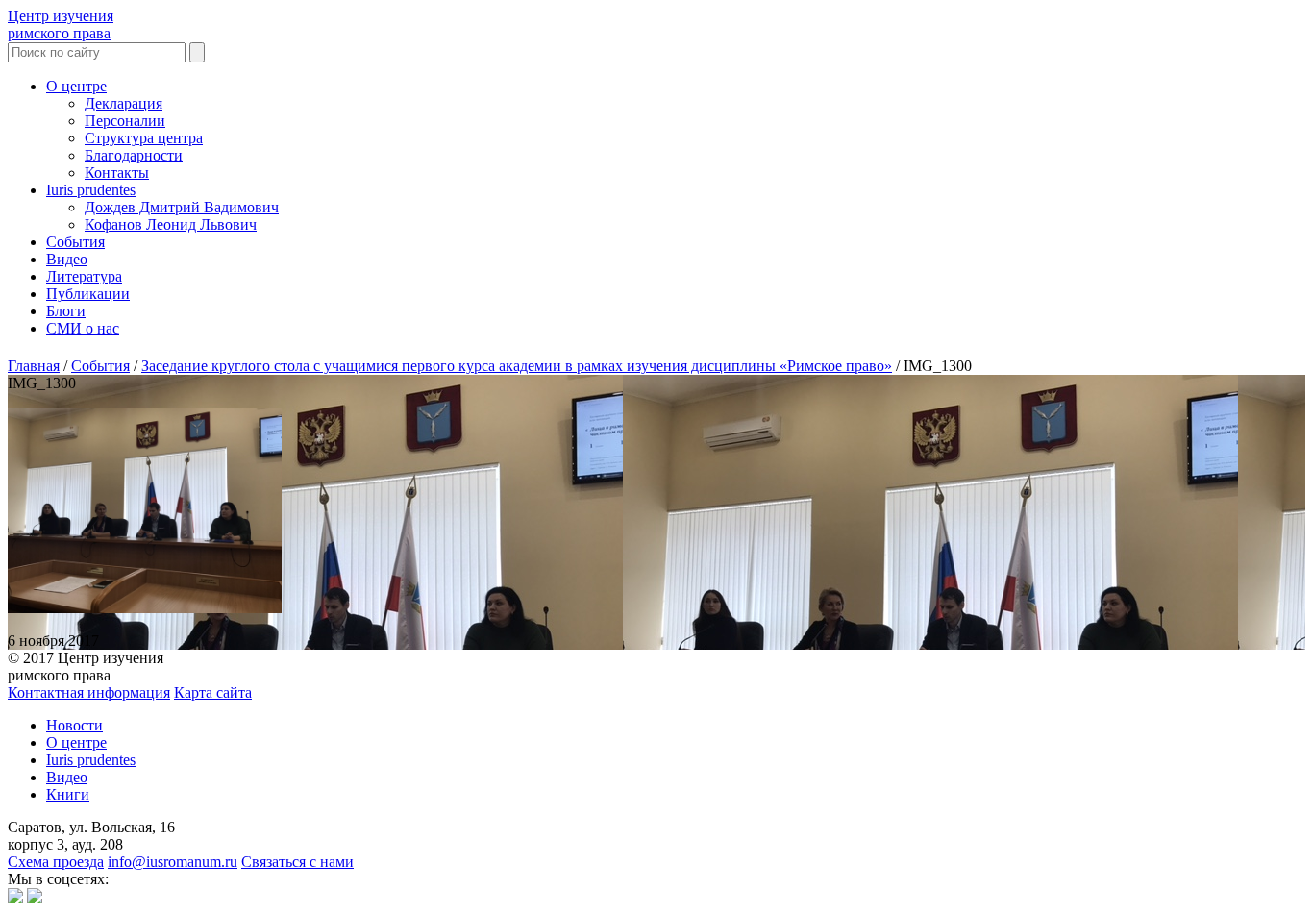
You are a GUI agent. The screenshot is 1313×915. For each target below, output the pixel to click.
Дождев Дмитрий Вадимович (182, 207)
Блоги (66, 311)
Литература (84, 276)
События (75, 242)
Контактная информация (89, 692)
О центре (76, 86)
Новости (74, 725)
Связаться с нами (297, 861)
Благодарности (134, 155)
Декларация (123, 103)
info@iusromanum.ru (172, 861)
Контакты (117, 172)
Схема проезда (56, 861)
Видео (66, 259)
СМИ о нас (82, 328)
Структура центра (144, 138)
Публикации (88, 293)
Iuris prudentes (91, 190)
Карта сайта (213, 692)
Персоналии (125, 120)
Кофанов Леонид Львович (171, 224)
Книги (67, 794)
